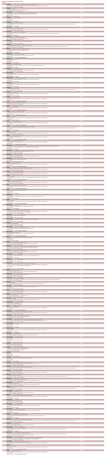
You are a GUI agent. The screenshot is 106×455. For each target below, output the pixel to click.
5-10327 (17, 230)
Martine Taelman (9, 403)
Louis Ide (8, 101)
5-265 (22, 161)
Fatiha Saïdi (9, 48)
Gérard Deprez (9, 36)
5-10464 (17, 76)
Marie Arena (9, 222)
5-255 (21, 244)
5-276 (21, 304)
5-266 (22, 47)
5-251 (22, 30)
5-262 (22, 39)
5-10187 (17, 100)
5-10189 (17, 114)
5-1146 (17, 149)
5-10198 (17, 309)
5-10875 (17, 198)
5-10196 (17, 188)
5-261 (22, 157)
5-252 (22, 213)
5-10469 (17, 412)
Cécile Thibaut (9, 22)
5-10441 (17, 240)
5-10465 (17, 81)
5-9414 (18, 52)
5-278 (21, 280)
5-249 (21, 153)
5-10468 (17, 407)
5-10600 (17, 62)
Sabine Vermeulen (10, 72)
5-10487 (17, 26)
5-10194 (17, 166)
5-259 (22, 43)
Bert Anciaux (9, 63)
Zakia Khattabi (9, 285)
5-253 (21, 71)
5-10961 (22, 268)
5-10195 (17, 179)
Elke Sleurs (8, 91)
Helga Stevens (9, 418)
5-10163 (17, 417)
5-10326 (17, 208)
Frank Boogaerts (9, 399)
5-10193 (17, 144)
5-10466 (17, 86)
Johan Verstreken (9, 53)
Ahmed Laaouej (9, 273)
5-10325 (17, 57)
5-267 (22, 313)
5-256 (21, 248)
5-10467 (17, 257)
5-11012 (17, 35)
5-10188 (17, 109)
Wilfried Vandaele (10, 390)
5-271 (21, 284)
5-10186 (17, 95)
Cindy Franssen (9, 27)
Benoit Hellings (9, 378)
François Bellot (9, 150)
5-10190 (17, 119)
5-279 (21, 90)
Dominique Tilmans (10, 322)
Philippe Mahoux (9, 145)
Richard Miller (9, 154)
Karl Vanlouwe (9, 31)
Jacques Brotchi (9, 310)
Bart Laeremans (9, 214)
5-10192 (17, 139)
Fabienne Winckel (10, 218)
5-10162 (17, 67)
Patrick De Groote (10, 301)
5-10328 (17, 235)
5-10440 (17, 193)
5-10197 (17, 203)
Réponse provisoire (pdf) (22, 57)
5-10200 (17, 398)
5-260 (22, 225)
